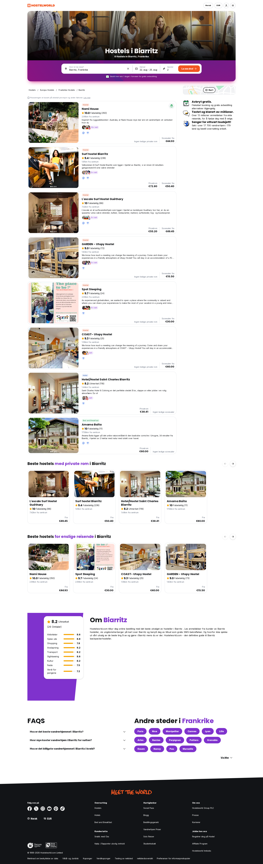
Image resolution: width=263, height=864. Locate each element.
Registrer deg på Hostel (203, 836)
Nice (154, 731)
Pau (172, 748)
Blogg (146, 815)
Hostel (85, 105)
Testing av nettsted (124, 858)
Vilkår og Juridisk (70, 858)
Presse (195, 815)
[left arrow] (225, 463)
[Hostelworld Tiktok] (62, 808)
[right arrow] (233, 463)
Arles (140, 740)
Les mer (87, 98)
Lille (221, 731)
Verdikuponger (103, 858)
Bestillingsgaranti (151, 822)
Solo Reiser (148, 836)
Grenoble (212, 740)
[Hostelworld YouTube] (49, 808)
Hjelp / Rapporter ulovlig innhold (110, 843)
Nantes (156, 740)
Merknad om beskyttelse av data (42, 858)
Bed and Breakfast (90, 420)
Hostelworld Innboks (201, 851)
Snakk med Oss (102, 836)
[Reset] (128, 68)
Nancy (157, 748)
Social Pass (148, 808)
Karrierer (196, 822)
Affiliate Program (199, 843)
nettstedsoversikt (145, 858)
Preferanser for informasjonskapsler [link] (173, 858)
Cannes (192, 731)
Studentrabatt (149, 843)
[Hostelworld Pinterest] (56, 808)
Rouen (141, 748)
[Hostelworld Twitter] (36, 808)
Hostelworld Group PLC (203, 808)
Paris (140, 731)
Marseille (188, 748)
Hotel (85, 375)
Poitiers (194, 740)
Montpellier (172, 731)
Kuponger (87, 858)
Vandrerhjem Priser (152, 829)
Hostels (98, 808)
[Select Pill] (226, 5)
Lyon (207, 731)
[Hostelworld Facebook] (29, 808)
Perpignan (175, 740)
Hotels (97, 815)
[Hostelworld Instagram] (43, 808)
